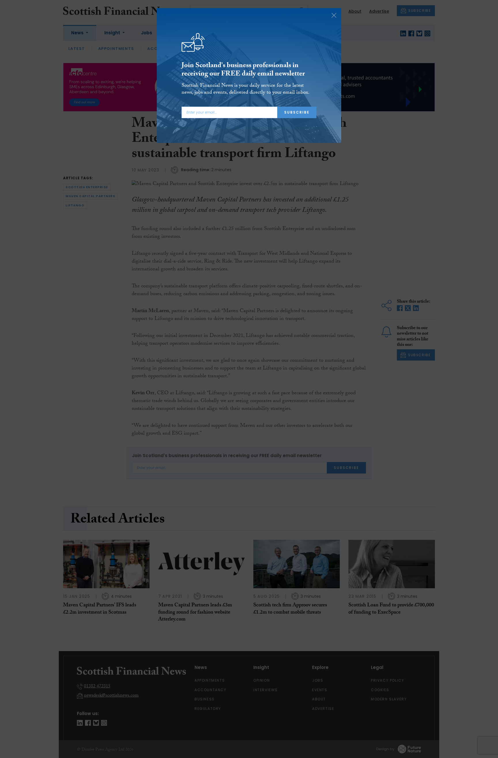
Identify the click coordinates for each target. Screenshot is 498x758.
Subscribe (297, 112)
